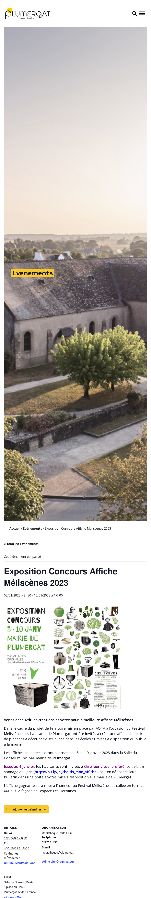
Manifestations (25, 863)
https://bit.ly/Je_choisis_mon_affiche (66, 771)
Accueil (14, 528)
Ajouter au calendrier (27, 809)
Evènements (32, 272)
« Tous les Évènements (21, 543)
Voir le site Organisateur (58, 861)
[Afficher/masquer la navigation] (142, 13)
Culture (9, 863)
